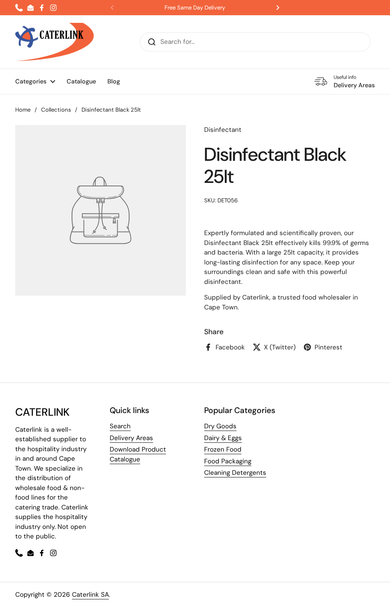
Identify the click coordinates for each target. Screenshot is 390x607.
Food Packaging (227, 461)
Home (22, 110)
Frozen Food (222, 449)
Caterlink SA (90, 594)
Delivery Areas (131, 438)
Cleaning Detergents (235, 472)
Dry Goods (220, 426)
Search (120, 426)
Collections (56, 110)
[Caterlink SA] (54, 42)
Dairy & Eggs (223, 438)
